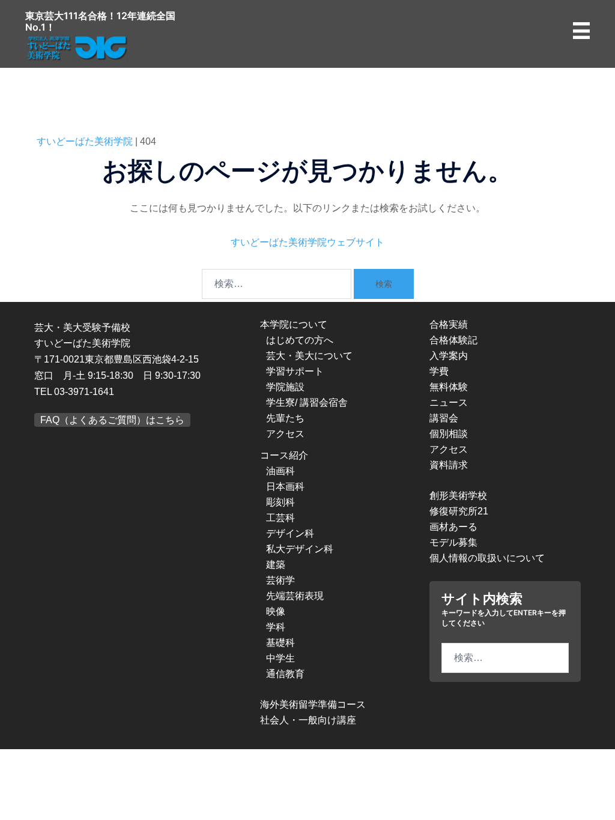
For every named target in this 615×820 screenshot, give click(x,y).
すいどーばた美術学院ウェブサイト (307, 242)
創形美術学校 (458, 495)
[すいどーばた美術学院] (77, 48)
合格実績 (448, 324)
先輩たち (285, 418)
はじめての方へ (299, 340)
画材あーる (453, 527)
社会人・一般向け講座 (308, 720)
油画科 (280, 471)
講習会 (443, 418)
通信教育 (285, 674)
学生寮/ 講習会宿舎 (307, 402)
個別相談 (448, 434)
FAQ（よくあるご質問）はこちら (112, 420)
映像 (275, 611)
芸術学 (280, 580)
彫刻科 (280, 502)
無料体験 (448, 387)
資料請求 (448, 465)
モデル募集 (453, 542)
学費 (439, 371)
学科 (275, 627)
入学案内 (448, 356)
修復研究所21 (458, 511)
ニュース (448, 402)
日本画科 (285, 486)
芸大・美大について (309, 356)
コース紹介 (284, 455)
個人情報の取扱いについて (487, 558)
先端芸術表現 (295, 596)
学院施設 (285, 387)
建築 (275, 564)
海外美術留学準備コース (313, 704)
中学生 (280, 658)
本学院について (293, 324)
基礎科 (280, 643)
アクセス (285, 434)
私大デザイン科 (299, 549)
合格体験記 (453, 340)
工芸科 (280, 518)
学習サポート (295, 371)
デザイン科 (290, 533)
